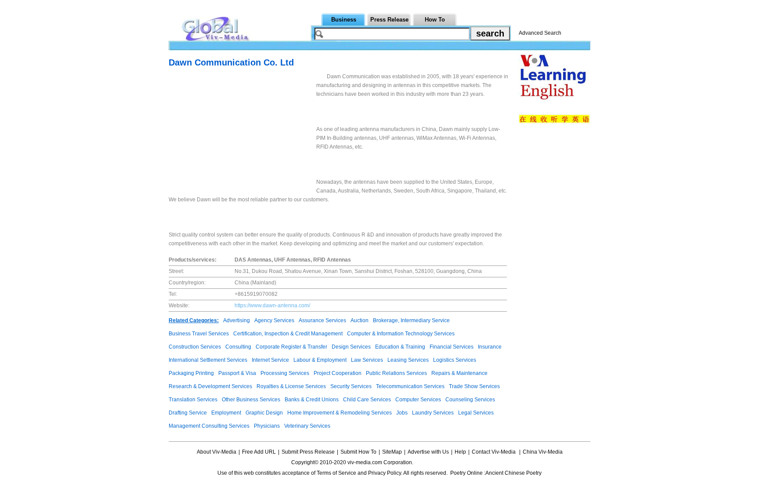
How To (435, 19)
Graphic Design (264, 413)
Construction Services (195, 347)
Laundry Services (433, 413)
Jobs (402, 413)
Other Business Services (251, 399)
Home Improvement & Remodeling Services (339, 413)
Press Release (389, 19)
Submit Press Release (308, 452)
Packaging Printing (191, 373)
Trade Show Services (474, 386)
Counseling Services (470, 399)
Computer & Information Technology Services (401, 334)
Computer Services (418, 399)
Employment (226, 413)
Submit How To (358, 452)
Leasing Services (408, 360)
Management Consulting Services (209, 426)
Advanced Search (540, 33)
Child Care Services (367, 399)
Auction (360, 320)
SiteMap (392, 452)
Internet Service (270, 360)
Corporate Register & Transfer (291, 347)
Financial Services (451, 347)
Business (343, 19)
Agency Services (274, 320)
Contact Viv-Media (494, 452)
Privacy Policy (384, 473)
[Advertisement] (242, 133)
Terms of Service (336, 473)
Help (460, 452)
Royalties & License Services (291, 386)
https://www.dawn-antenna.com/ (272, 305)
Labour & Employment (320, 360)
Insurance (490, 347)
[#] (440, 462)
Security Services (351, 386)
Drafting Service (188, 413)
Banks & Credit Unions (312, 399)
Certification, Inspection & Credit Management (288, 334)
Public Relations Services (396, 373)
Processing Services (284, 373)
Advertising (236, 320)
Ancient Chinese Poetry (513, 473)
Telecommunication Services (410, 386)
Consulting (238, 347)
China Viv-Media (543, 452)
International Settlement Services (208, 360)
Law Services (367, 360)
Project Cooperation (337, 373)
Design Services (351, 347)
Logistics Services (454, 360)
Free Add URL (259, 452)
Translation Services (193, 399)
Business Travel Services (199, 334)
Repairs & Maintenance (459, 373)
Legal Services (476, 413)
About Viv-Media (216, 452)
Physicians (267, 426)
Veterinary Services (307, 426)
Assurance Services (322, 320)
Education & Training (400, 347)
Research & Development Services (210, 386)
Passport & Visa (237, 373)
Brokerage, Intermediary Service (411, 320)
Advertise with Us (428, 452)
